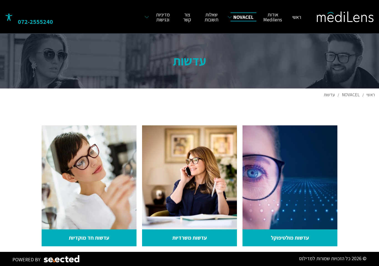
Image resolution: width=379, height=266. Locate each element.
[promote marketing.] (62, 259)
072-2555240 (35, 22)
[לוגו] (345, 16)
